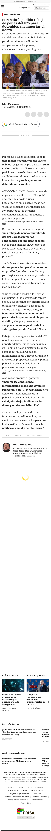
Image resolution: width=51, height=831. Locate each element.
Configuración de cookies (17, 800)
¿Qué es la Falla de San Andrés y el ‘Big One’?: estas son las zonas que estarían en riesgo (19, 732)
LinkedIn (40, 114)
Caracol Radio (13, 7)
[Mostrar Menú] (2, 6)
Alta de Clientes (37, 790)
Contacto (11, 787)
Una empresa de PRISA (25, 811)
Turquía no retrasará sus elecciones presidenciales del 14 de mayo (38, 699)
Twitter (33, 114)
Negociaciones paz (34, 435)
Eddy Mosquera (10, 104)
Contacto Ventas (25, 787)
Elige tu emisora (41, 8)
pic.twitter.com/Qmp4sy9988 (19, 367)
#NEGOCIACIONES (14, 191)
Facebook (27, 114)
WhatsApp (46, 114)
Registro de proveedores (19, 794)
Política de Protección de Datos (16, 797)
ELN (7, 435)
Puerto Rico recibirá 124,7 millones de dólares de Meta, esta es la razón (19, 761)
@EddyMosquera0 (13, 218)
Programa (25, 8)
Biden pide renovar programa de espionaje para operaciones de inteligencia (12, 699)
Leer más (31, 456)
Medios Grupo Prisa (25, 817)
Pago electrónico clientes (18, 790)
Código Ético (25, 803)
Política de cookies (39, 797)
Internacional (12, 14)
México (18, 435)
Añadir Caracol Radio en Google (22, 124)
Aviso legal (36, 794)
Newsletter (39, 787)
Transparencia (37, 800)
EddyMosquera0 (21, 104)
